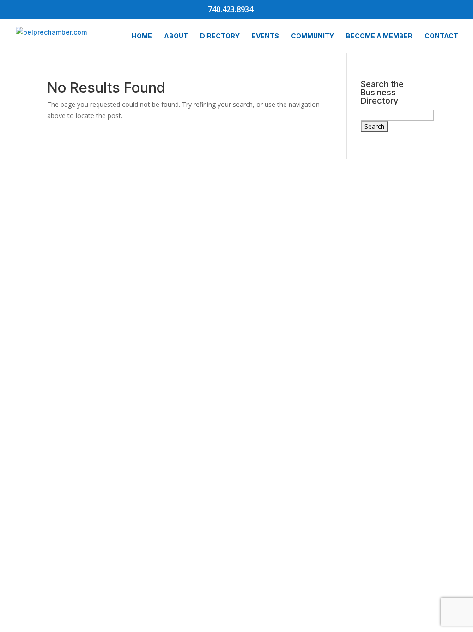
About (176, 36)
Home (142, 36)
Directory (220, 36)
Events (265, 36)
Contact (441, 36)
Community (312, 36)
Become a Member (379, 36)
